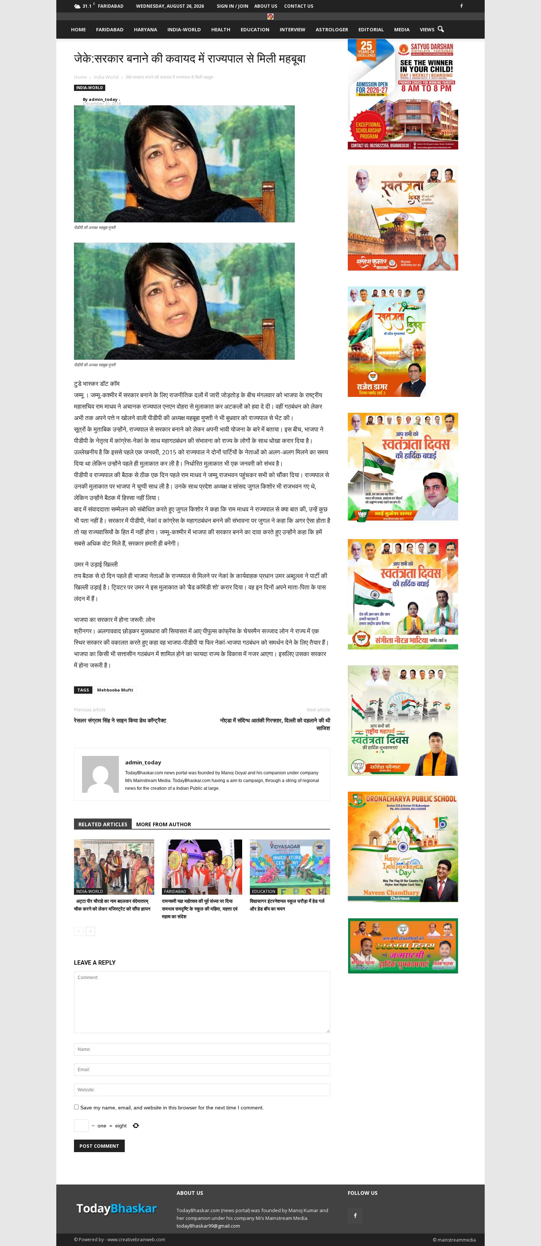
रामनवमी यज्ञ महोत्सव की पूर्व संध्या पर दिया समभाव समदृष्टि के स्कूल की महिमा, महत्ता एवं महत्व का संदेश (199, 909)
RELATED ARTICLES (102, 824)
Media (402, 29)
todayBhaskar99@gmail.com (208, 1225)
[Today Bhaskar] (270, 17)
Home (78, 29)
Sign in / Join (232, 6)
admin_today (103, 99)
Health (220, 29)
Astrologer (332, 29)
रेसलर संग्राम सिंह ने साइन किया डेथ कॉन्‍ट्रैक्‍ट (120, 720)
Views (427, 29)
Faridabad (110, 29)
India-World (184, 29)
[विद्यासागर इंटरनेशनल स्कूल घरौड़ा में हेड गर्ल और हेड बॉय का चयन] (290, 867)
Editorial (371, 29)
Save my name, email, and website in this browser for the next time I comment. (172, 1108)
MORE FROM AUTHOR (163, 824)
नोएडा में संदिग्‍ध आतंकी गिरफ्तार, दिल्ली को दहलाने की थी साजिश (275, 724)
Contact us (298, 6)
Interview (292, 29)
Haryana (145, 29)
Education (255, 29)
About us (265, 6)
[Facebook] (461, 5)
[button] (440, 29)
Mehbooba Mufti (115, 690)
